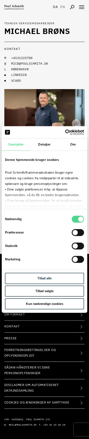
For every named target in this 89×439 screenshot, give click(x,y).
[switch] (78, 232)
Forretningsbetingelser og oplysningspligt (30, 352)
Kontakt (12, 326)
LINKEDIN (19, 75)
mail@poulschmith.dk (23, 425)
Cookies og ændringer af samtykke (37, 402)
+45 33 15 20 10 (54, 425)
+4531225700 (22, 58)
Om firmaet (14, 314)
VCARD (16, 80)
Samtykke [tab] (16, 144)
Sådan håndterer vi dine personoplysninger (27, 370)
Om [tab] (73, 144)
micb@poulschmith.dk (29, 63)
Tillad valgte (44, 291)
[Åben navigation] (82, 7)
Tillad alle (44, 278)
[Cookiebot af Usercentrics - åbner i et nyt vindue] (65, 132)
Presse (10, 338)
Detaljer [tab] (44, 144)
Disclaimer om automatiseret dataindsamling (31, 387)
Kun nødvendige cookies (44, 304)
